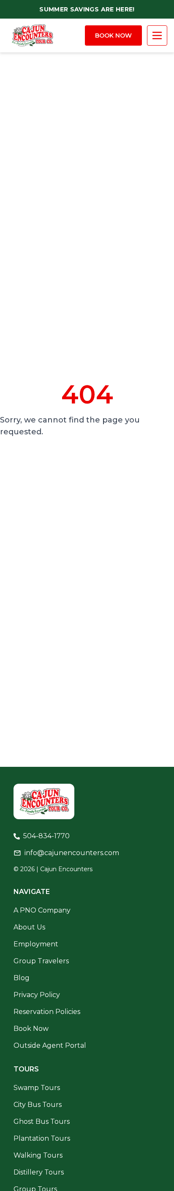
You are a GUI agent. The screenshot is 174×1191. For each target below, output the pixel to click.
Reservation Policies (47, 1012)
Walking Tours (38, 1155)
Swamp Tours (37, 1088)
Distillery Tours (39, 1172)
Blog (22, 978)
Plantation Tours (42, 1138)
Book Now (113, 35)
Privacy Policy (37, 995)
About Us (29, 927)
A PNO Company (42, 910)
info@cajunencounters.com (71, 853)
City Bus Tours (38, 1105)
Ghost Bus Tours (42, 1121)
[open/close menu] (157, 35)
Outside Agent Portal (50, 1045)
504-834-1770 (46, 836)
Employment (36, 944)
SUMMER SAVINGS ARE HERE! (86, 9)
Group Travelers (41, 961)
